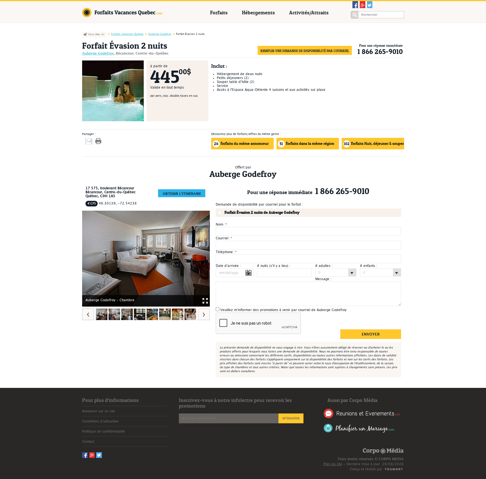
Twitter (370, 4)
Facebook (355, 4)
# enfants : (368, 265)
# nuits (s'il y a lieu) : (274, 265)
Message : (323, 279)
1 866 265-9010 (380, 51)
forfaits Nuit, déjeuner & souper (374, 143)
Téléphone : (226, 252)
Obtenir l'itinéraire (182, 193)
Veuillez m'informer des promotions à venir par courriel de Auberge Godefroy (283, 310)
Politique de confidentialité (103, 431)
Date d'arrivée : (228, 265)
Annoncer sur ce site (98, 411)
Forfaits (219, 13)
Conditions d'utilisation (100, 421)
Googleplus (362, 4)
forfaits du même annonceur (241, 143)
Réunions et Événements (362, 413)
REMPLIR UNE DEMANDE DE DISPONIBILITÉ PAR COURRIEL (304, 51)
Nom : (221, 224)
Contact (88, 441)
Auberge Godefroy (160, 34)
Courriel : (224, 238)
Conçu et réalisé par (366, 469)
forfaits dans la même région (307, 143)
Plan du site (332, 464)
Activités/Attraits (308, 13)
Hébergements (258, 13)
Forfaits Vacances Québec (122, 12)
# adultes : (324, 265)
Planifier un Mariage (359, 428)
